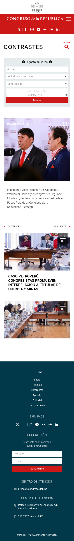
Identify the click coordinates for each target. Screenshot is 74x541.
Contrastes (37, 390)
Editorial (37, 400)
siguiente (60, 226)
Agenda (37, 395)
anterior (13, 226)
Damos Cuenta (37, 405)
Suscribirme (37, 468)
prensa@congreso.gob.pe (32, 489)
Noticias (37, 384)
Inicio (37, 379)
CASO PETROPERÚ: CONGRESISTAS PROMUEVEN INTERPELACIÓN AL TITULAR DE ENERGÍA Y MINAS (34, 282)
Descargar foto (15, 124)
